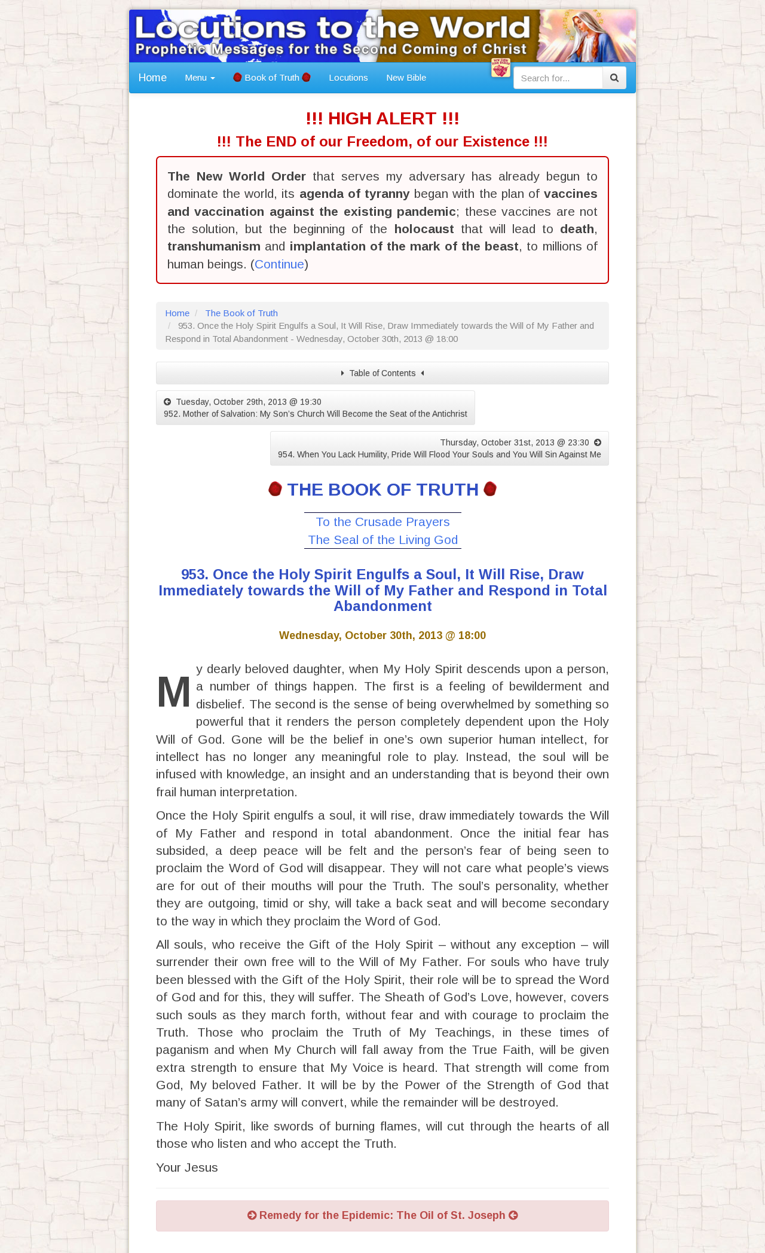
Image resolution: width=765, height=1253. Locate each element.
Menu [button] (197, 77)
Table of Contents (382, 373)
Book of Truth (272, 77)
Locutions (348, 77)
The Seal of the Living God (382, 539)
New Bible (406, 77)
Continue (279, 264)
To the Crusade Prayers (383, 521)
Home (153, 78)
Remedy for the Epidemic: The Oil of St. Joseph (382, 1215)
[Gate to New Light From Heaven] (500, 67)
